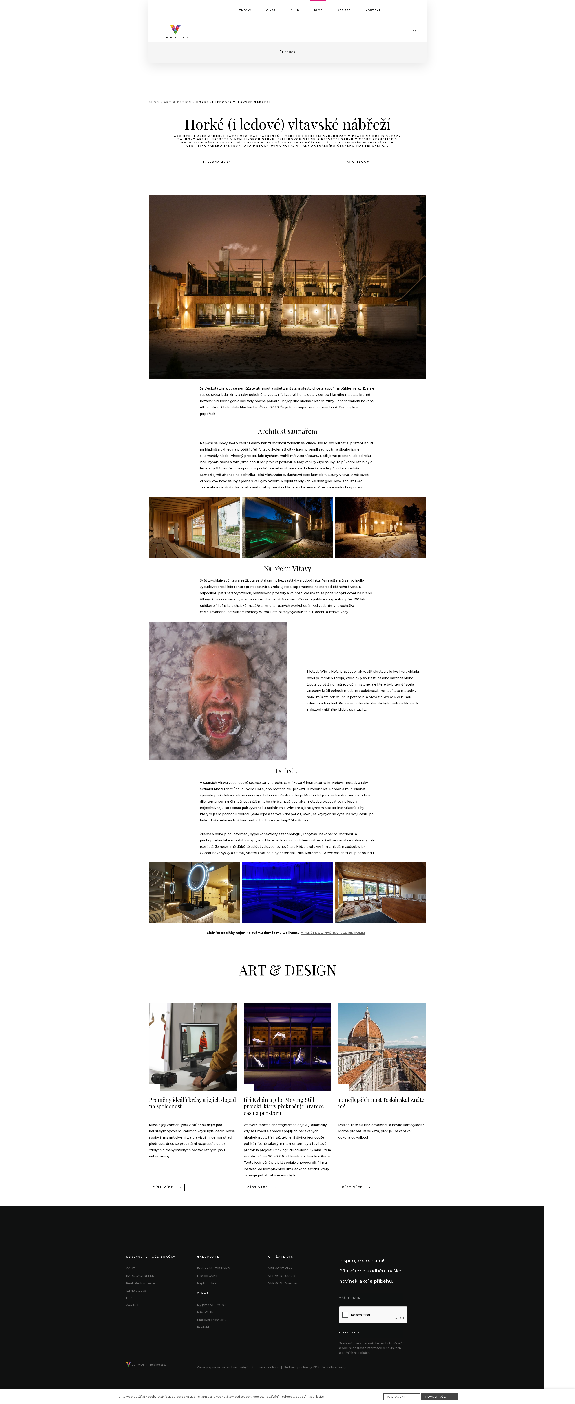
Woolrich (132, 1305)
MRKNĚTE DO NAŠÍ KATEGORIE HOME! (333, 933)
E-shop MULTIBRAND (213, 1268)
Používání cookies (264, 1367)
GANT (130, 1268)
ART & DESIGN (178, 102)
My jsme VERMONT (211, 1305)
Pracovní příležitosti (211, 1319)
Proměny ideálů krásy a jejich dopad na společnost (192, 1103)
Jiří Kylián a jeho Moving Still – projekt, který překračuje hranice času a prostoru (284, 1106)
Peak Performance (140, 1283)
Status (281, 1275)
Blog (154, 102)
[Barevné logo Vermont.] (128, 1364)
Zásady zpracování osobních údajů (223, 1367)
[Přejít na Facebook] (271, 1298)
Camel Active (136, 1290)
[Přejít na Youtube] (292, 1298)
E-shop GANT (207, 1275)
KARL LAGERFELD (140, 1275)
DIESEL (131, 1298)
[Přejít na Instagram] (282, 1298)
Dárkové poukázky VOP (302, 1367)
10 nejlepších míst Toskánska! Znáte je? (381, 1103)
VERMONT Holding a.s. (148, 1364)
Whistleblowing (334, 1367)
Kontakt (203, 1327)
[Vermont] (175, 31)
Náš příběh (205, 1312)
